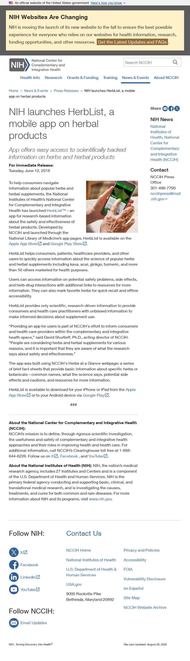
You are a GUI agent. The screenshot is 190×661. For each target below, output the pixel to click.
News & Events (135, 77)
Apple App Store (23, 243)
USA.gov (74, 584)
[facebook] (171, 108)
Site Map (132, 597)
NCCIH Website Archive (145, 607)
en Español (133, 588)
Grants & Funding (82, 77)
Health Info (30, 77)
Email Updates (34, 622)
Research (53, 77)
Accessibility (135, 559)
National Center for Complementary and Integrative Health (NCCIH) (164, 148)
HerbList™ (56, 210)
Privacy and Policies (142, 550)
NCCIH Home (78, 550)
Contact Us (83, 533)
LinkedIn (28, 577)
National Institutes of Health (160, 132)
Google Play (93, 395)
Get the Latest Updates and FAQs (132, 42)
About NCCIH (166, 77)
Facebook (69, 456)
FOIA (128, 569)
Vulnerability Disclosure (145, 578)
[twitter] (177, 108)
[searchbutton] (175, 62)
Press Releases (66, 90)
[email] (164, 108)
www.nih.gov (100, 498)
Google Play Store (66, 243)
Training (110, 77)
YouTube (95, 456)
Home (13, 90)
